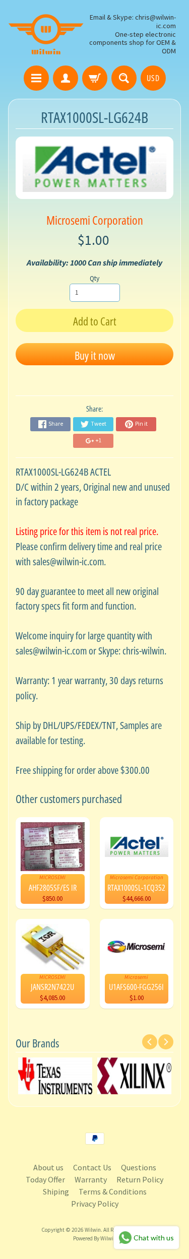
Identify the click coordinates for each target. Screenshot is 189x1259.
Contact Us (92, 1167)
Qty (94, 278)
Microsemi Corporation (94, 220)
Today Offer (45, 1179)
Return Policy (139, 1179)
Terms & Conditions (113, 1191)
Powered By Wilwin (94, 1238)
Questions (138, 1167)
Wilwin (93, 1229)
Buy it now (95, 355)
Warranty (91, 1179)
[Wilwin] (46, 34)
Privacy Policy (94, 1204)
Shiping (56, 1191)
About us (48, 1167)
